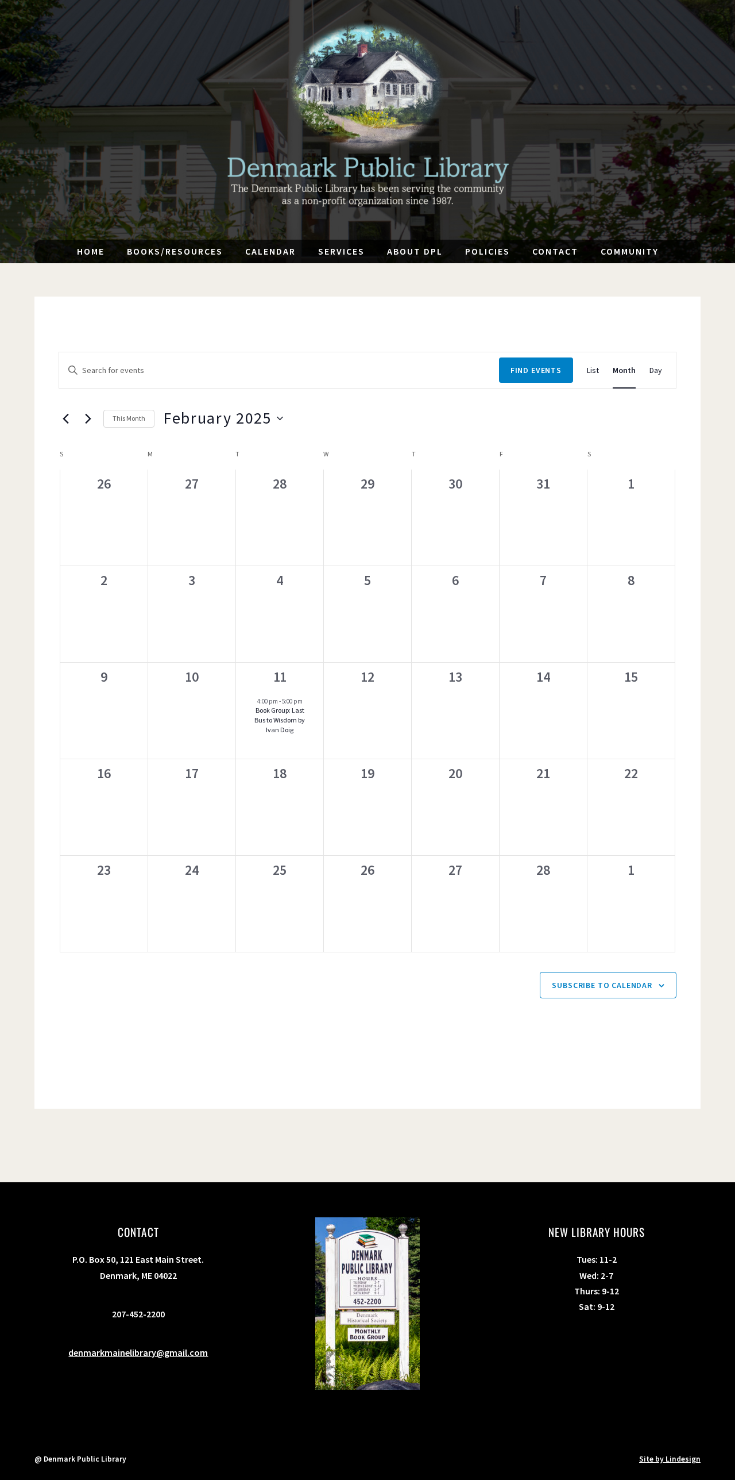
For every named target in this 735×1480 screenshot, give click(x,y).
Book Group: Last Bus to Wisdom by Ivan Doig (279, 719)
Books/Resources (175, 251)
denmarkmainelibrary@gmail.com (138, 1352)
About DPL (415, 251)
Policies (487, 251)
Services (341, 251)
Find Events (536, 370)
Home (91, 251)
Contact (555, 251)
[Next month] (88, 418)
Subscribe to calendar (602, 985)
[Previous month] (65, 418)
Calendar (270, 251)
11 (280, 677)
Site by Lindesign (670, 1459)
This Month (129, 418)
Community (630, 251)
